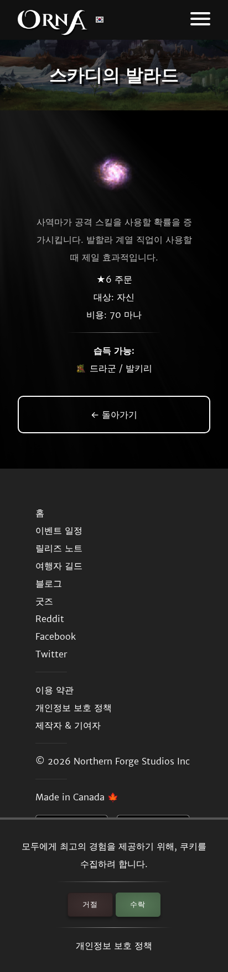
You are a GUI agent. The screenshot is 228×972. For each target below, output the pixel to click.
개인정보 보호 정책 (114, 945)
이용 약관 (54, 689)
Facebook (55, 636)
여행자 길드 (58, 565)
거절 (90, 904)
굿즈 (44, 601)
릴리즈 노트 (58, 548)
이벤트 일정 (58, 530)
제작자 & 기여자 (68, 725)
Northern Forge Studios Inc (132, 761)
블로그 (48, 583)
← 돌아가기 (114, 414)
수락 (138, 904)
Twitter (51, 654)
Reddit (49, 618)
